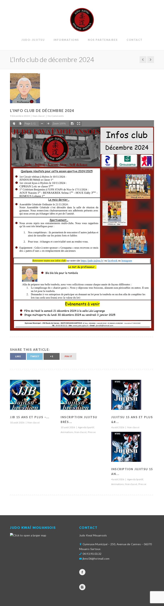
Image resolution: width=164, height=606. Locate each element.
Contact (135, 39)
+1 (51, 356)
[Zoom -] (42, 123)
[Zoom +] (48, 123)
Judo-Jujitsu (33, 39)
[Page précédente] (14, 123)
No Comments (56, 115)
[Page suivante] (20, 123)
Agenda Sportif (86, 427)
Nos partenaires (103, 39)
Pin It (68, 356)
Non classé (39, 115)
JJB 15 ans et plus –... (29, 417)
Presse (92, 432)
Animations (67, 432)
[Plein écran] (79, 123)
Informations (66, 39)
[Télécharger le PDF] (72, 123)
